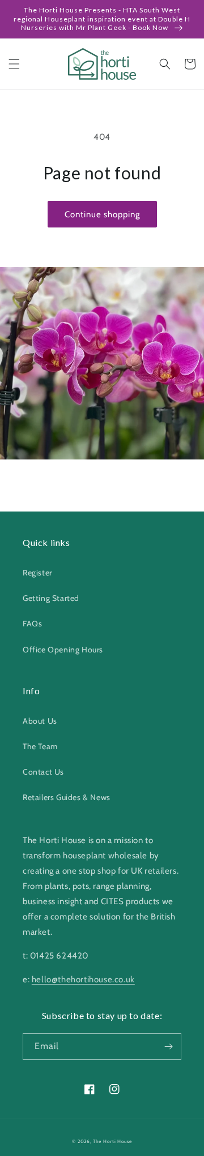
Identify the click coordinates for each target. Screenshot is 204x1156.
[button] (14, 63)
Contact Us (43, 772)
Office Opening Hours (63, 649)
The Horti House (112, 1141)
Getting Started (51, 598)
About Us (40, 721)
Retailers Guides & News (66, 797)
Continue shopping (102, 214)
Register (37, 573)
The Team (40, 746)
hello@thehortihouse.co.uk (83, 979)
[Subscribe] (168, 1046)
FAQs (32, 623)
